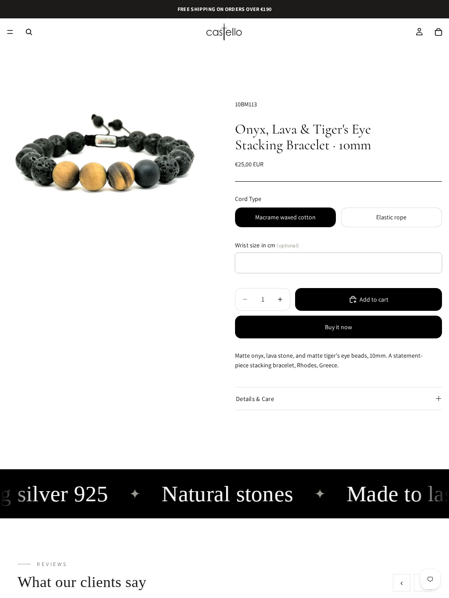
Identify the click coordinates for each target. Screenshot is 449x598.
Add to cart (374, 299)
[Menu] (10, 32)
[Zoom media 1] (107, 169)
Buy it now (338, 327)
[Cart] (438, 32)
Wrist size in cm (267, 245)
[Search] (29, 32)
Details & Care (255, 398)
